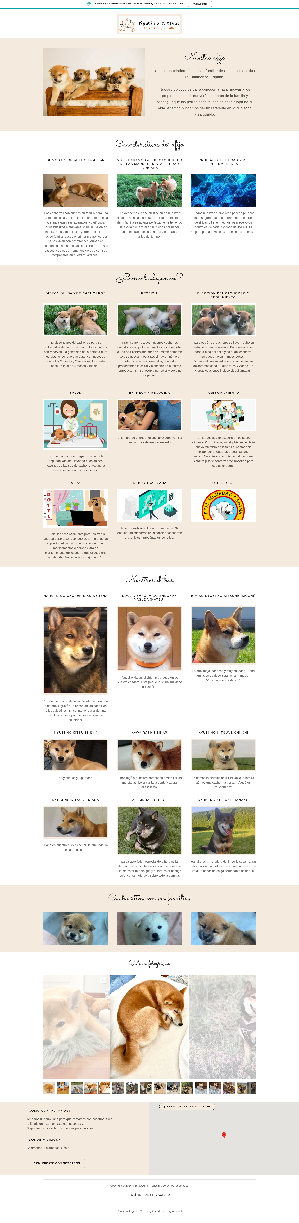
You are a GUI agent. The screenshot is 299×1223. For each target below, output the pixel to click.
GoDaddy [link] (146, 1211)
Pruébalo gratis (199, 4)
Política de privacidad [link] (149, 1194)
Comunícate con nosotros (57, 1163)
